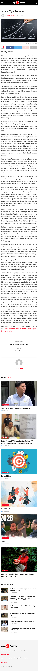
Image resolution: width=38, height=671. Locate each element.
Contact (26, 658)
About (2, 658)
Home (2, 8)
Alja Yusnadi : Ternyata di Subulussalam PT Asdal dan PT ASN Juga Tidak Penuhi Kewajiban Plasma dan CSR (22, 598)
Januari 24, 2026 (6, 445)
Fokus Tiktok (6, 476)
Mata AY (5, 437)
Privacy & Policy (18, 658)
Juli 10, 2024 (19, 15)
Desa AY (5, 570)
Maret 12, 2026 (14, 602)
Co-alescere (5, 509)
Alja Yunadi (8, 651)
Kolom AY (8, 8)
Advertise (9, 658)
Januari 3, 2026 (5, 511)
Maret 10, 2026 (5, 410)
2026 (3, 541)
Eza (27, 651)
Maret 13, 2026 (14, 592)
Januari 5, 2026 (5, 478)
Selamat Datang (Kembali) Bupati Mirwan (15, 408)
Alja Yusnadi (10, 15)
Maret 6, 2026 (14, 632)
